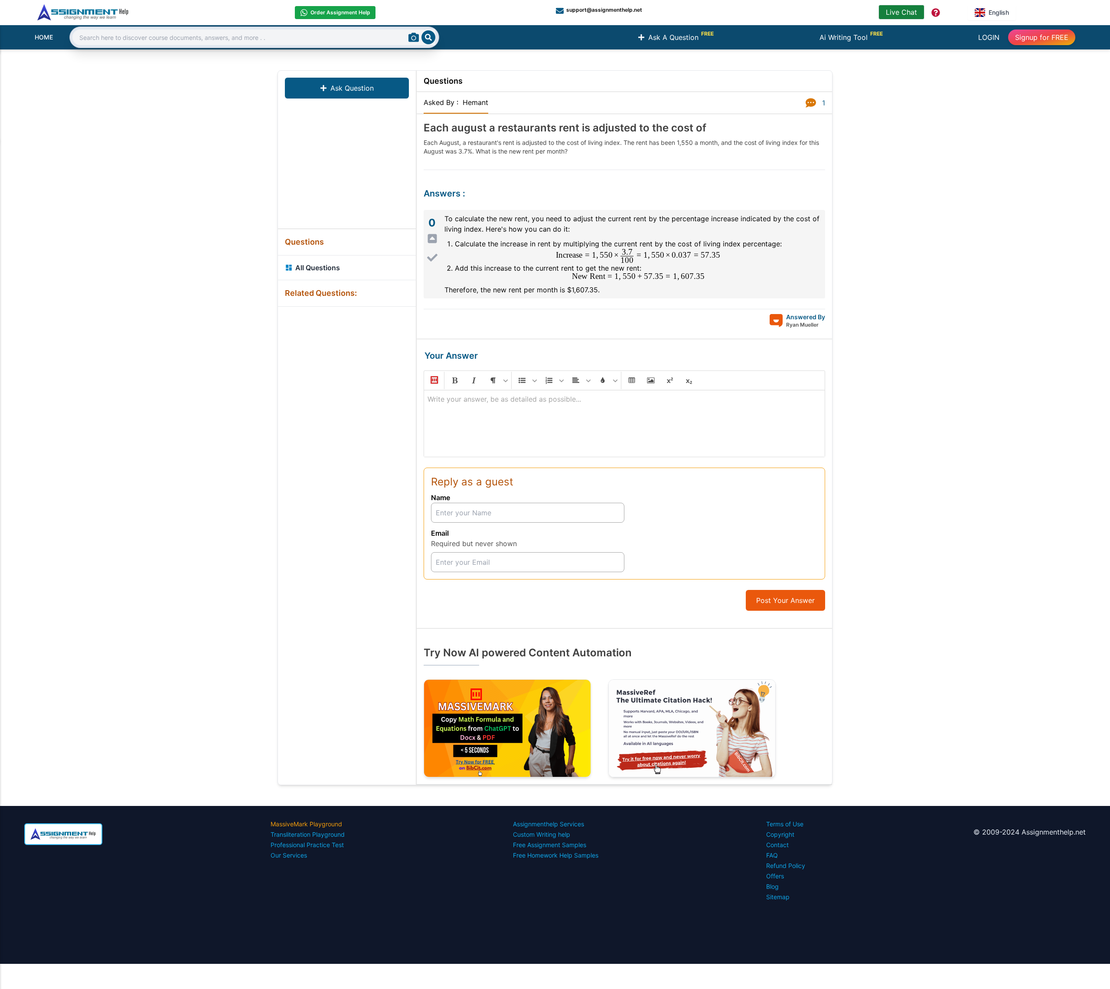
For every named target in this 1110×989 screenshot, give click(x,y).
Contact (777, 844)
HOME (44, 37)
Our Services (289, 855)
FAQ (772, 855)
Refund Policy (785, 865)
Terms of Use (784, 824)
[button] (433, 380)
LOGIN (988, 37)
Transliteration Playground (308, 834)
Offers (775, 876)
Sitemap (778, 897)
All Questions (317, 267)
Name (440, 497)
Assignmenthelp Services (548, 824)
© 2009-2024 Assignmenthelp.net (1029, 832)
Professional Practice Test (307, 844)
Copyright (780, 834)
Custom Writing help (541, 834)
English (999, 12)
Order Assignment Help (340, 12)
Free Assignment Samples (549, 844)
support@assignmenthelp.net (604, 10)
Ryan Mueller (802, 324)
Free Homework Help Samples (555, 855)
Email (440, 533)
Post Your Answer (785, 600)
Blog (772, 886)
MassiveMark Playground (306, 824)
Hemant (475, 102)
